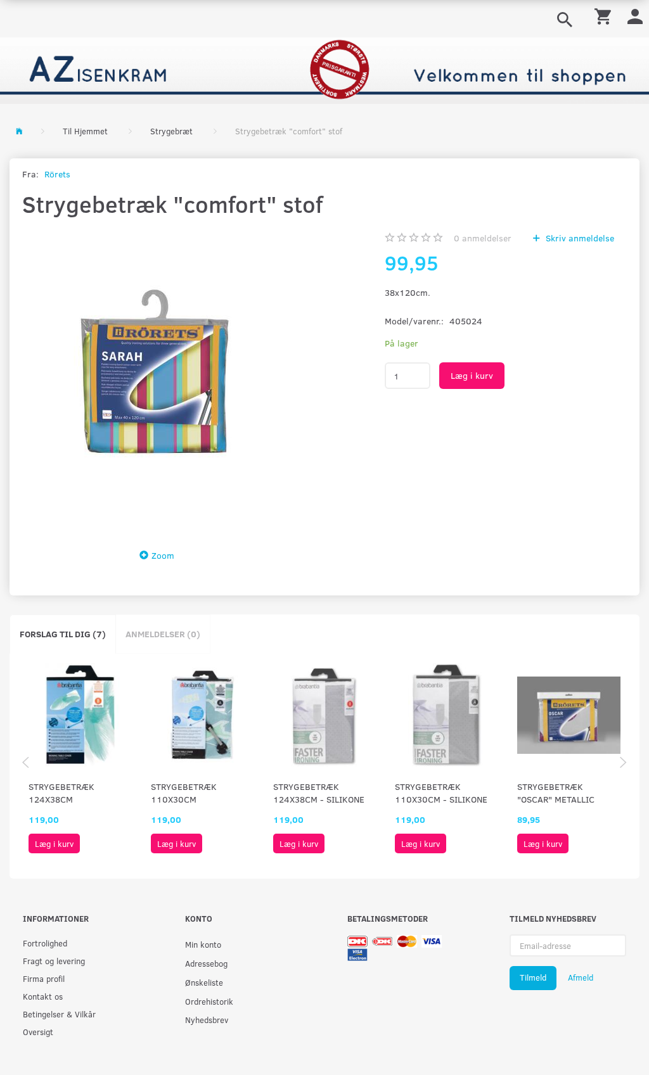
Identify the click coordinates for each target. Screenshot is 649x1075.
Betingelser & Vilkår (59, 1013)
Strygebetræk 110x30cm (184, 792)
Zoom (162, 555)
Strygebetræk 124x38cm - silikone (318, 792)
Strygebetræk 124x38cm (61, 792)
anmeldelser (482, 238)
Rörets (57, 174)
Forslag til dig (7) (63, 634)
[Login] (635, 15)
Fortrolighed (45, 943)
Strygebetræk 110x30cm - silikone (441, 792)
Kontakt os (43, 996)
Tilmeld (533, 977)
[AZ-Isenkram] (324, 69)
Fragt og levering (54, 960)
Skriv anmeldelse (578, 238)
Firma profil (44, 978)
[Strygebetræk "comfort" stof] (161, 379)
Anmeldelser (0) (162, 634)
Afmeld (580, 977)
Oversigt (38, 1031)
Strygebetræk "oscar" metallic (555, 792)
